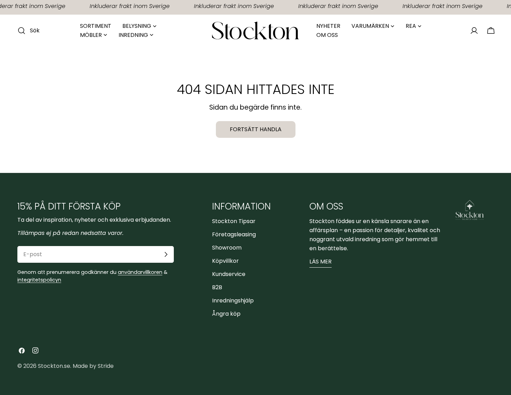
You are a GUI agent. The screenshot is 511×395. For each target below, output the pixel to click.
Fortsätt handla (256, 129)
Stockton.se (54, 366)
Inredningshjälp (233, 301)
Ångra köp (226, 314)
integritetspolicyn (39, 279)
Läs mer (320, 262)
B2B (217, 287)
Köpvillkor (225, 261)
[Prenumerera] (166, 254)
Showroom (227, 248)
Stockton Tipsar (234, 221)
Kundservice (228, 274)
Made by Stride (93, 366)
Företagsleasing (234, 234)
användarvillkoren (140, 272)
